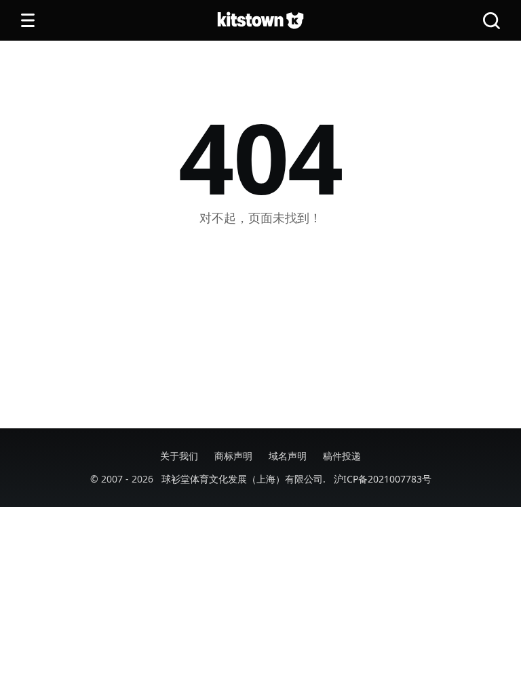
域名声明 (288, 455)
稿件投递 (342, 455)
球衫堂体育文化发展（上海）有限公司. (243, 478)
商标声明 (233, 455)
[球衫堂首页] (260, 21)
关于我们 (179, 455)
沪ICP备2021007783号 (382, 478)
